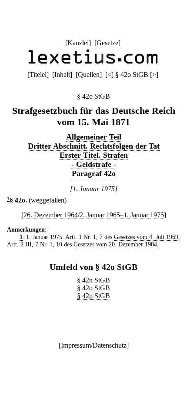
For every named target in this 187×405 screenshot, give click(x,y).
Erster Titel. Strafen (94, 155)
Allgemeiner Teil (93, 137)
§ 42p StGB (93, 295)
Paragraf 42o (94, 173)
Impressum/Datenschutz (94, 345)
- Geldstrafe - (93, 164)
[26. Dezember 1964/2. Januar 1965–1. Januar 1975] (93, 215)
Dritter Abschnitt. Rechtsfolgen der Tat (94, 146)
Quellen (89, 74)
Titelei (38, 74)
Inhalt (62, 74)
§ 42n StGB (93, 280)
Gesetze (107, 42)
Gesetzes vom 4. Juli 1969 (146, 236)
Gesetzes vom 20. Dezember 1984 (115, 244)
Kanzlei (78, 42)
